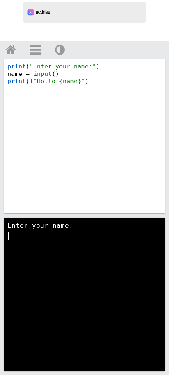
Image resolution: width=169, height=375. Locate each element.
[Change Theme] (60, 49)
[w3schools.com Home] (10, 49)
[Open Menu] (35, 49)
